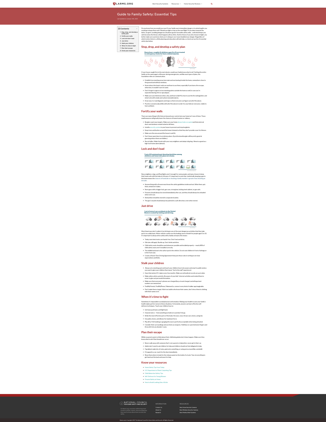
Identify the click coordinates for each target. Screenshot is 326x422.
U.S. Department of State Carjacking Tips (158, 370)
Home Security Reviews (192, 4)
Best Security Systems (160, 4)
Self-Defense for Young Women (155, 376)
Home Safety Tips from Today (154, 367)
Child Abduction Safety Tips (154, 373)
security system (155, 127)
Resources (175, 4)
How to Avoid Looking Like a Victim (156, 382)
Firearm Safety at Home (153, 379)
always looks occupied (185, 122)
